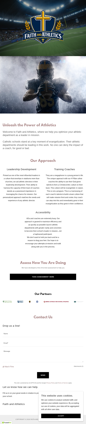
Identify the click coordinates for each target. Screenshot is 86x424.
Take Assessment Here (43, 277)
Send (43, 375)
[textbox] (43, 333)
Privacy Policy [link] (50, 383)
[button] (3, 366)
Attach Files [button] (9, 367)
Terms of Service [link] (63, 383)
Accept (61, 416)
